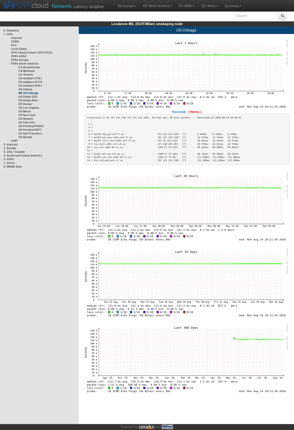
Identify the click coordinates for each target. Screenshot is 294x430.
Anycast (16, 38)
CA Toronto (25, 74)
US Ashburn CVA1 (30, 78)
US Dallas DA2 (28, 96)
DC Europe (126, 5)
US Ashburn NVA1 (30, 85)
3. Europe (10, 148)
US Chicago (30, 93)
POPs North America (24, 63)
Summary (232, 5)
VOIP (14, 141)
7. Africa (9, 163)
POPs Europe (19, 60)
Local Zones (19, 49)
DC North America (156, 5)
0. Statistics (11, 30)
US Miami (24, 111)
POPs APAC (19, 56)
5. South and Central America (23, 155)
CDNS (15, 41)
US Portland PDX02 (31, 126)
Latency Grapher (78, 6)
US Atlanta (25, 89)
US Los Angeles (28, 107)
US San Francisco (30, 133)
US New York (26, 115)
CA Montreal (26, 71)
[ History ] (194, 112)
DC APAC (185, 5)
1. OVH (8, 34)
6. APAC (9, 159)
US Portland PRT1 (30, 130)
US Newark (25, 119)
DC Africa (208, 5)
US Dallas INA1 (28, 100)
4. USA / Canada (14, 152)
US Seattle (25, 137)
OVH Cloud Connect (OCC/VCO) (31, 52)
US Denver (25, 104)
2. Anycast (11, 144)
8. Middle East (13, 166)
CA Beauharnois (29, 67)
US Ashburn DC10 (30, 82)
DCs (14, 45)
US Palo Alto (26, 122)
